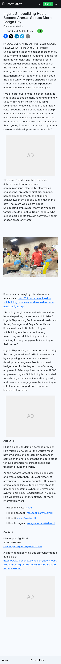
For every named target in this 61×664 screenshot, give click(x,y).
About (5, 660)
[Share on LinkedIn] (17, 36)
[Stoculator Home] (12, 3)
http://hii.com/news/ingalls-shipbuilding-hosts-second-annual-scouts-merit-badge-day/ (28, 302)
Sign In (48, 4)
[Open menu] (56, 3)
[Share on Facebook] (5, 36)
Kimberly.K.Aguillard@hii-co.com (22, 546)
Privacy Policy (38, 660)
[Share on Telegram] (22, 36)
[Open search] (39, 3)
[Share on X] (11, 36)
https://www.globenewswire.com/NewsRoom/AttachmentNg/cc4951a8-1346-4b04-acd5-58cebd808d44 (30, 564)
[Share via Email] (28, 36)
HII (40, 31)
